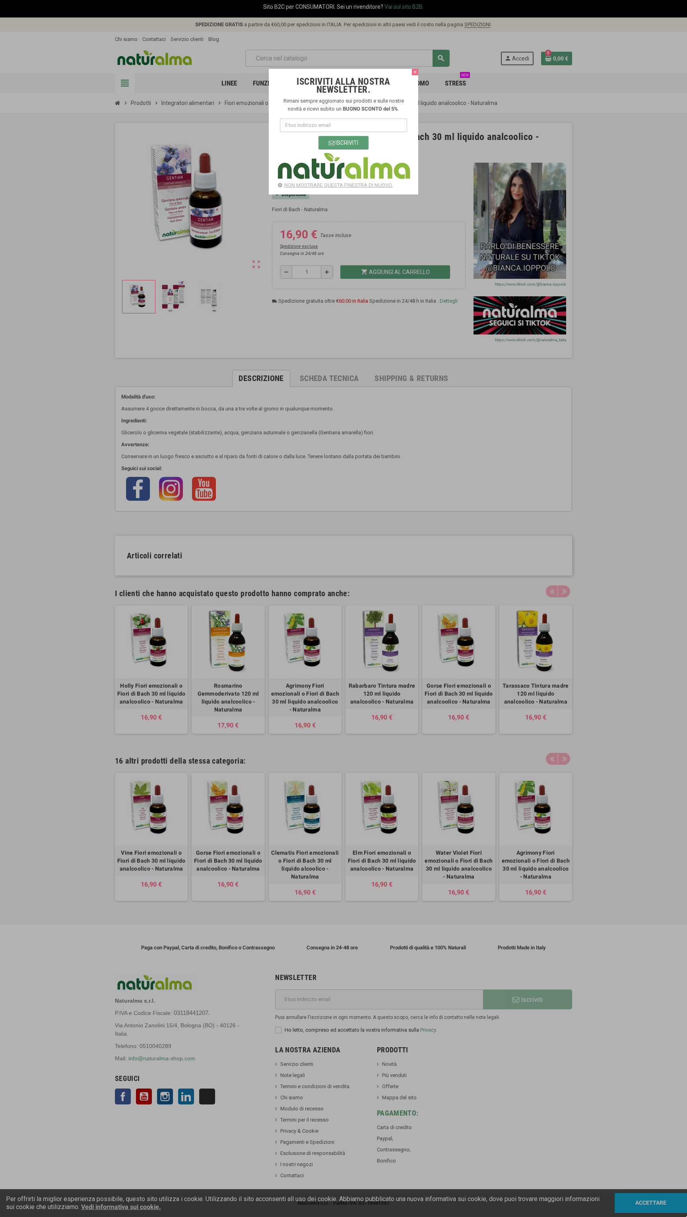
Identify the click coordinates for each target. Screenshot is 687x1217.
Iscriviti (346, 143)
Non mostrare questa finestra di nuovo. (338, 185)
